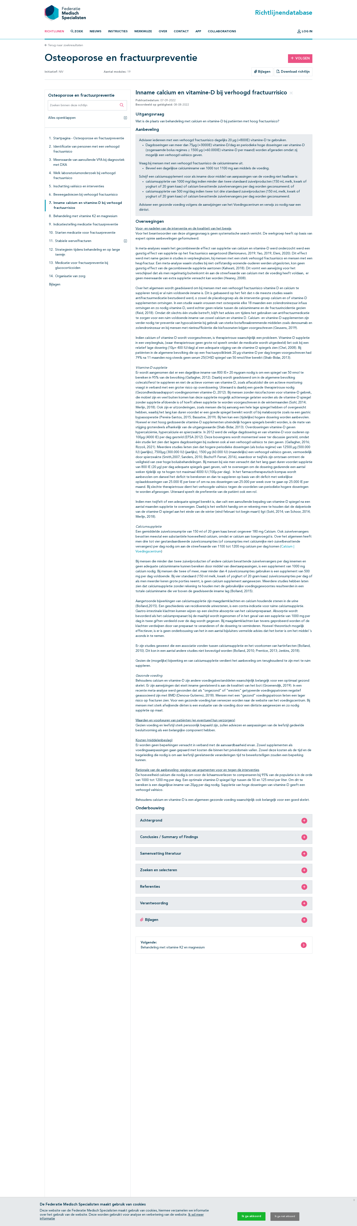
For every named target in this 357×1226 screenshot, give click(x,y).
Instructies (118, 31)
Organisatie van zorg (70, 276)
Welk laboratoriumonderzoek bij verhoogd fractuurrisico (84, 176)
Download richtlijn (295, 71)
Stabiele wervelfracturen (73, 241)
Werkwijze (143, 31)
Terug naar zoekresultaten (65, 45)
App (198, 31)
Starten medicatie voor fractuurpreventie (85, 233)
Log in (306, 31)
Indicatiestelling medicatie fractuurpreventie (85, 224)
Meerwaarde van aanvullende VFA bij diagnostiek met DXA (89, 162)
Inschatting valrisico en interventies (78, 186)
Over (163, 31)
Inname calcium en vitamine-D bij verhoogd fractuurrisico (88, 205)
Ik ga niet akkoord (285, 1216)
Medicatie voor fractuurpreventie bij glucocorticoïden (81, 265)
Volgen (302, 58)
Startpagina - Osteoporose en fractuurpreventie (88, 138)
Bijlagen (263, 71)
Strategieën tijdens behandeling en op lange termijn (87, 252)
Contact (181, 31)
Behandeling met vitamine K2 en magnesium (85, 216)
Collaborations (222, 31)
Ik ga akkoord (251, 1216)
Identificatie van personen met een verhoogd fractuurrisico (86, 149)
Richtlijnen (54, 31)
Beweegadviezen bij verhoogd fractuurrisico (85, 194)
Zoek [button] (78, 31)
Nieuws (95, 31)
